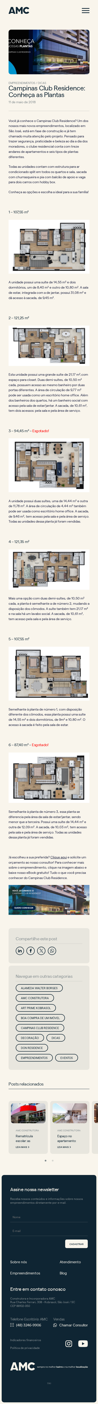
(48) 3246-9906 (28, 1325)
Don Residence (32, 1048)
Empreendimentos (34, 1058)
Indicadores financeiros (25, 1340)
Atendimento (70, 1262)
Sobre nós (18, 1262)
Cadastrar (76, 1243)
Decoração (30, 1038)
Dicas (56, 1038)
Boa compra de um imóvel (40, 1018)
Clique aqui (58, 857)
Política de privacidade (25, 1348)
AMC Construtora (35, 998)
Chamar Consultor (73, 1325)
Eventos (66, 1058)
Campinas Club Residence (40, 1028)
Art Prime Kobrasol (36, 1008)
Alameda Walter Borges (39, 988)
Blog (63, 1273)
